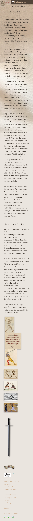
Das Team (7, 484)
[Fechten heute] (11, 407)
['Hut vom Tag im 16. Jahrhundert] (11, 357)
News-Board (8, 487)
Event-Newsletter (10, 490)
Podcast (6, 500)
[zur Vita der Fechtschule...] (9, 467)
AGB (5, 514)
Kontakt (7, 508)
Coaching (7, 503)
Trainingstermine (10, 498)
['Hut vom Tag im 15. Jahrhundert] (9, 324)
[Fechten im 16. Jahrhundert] (11, 385)
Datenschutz (13, 514)
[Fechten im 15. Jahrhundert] (11, 374)
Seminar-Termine (10, 495)
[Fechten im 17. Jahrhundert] (11, 397)
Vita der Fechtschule (11, 482)
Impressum (8, 511)
